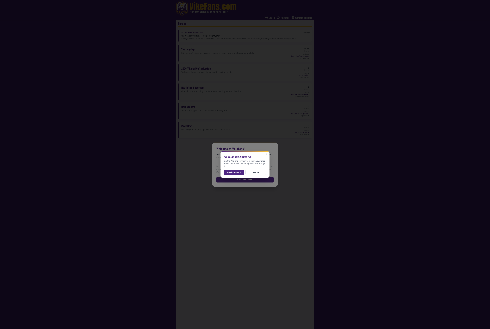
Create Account (234, 172)
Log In (256, 172)
